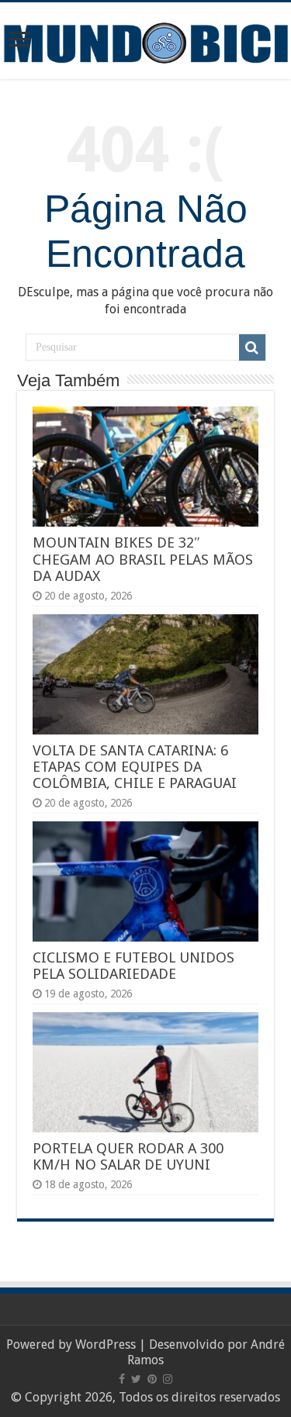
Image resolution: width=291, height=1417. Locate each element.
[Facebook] (121, 1379)
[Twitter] (136, 1379)
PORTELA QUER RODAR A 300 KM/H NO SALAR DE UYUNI (128, 1156)
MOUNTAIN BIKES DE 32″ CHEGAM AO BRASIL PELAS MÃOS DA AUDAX (143, 559)
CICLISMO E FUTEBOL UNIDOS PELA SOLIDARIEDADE (133, 965)
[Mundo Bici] (145, 41)
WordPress (105, 1344)
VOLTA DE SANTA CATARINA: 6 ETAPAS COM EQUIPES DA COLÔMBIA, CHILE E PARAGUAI (135, 766)
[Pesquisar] (252, 347)
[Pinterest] (152, 1379)
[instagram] (167, 1379)
